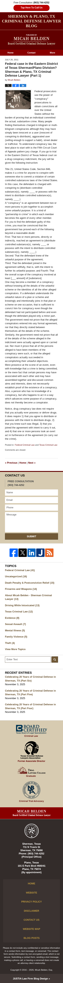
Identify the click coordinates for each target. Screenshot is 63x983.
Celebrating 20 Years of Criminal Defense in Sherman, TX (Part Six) (30, 678)
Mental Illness (15, 630)
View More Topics (15, 649)
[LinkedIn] (31, 552)
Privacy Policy (31, 901)
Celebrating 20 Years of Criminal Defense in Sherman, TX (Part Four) (30, 706)
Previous (11, 462)
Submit (31, 536)
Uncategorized (16, 576)
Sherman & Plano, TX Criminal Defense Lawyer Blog (31, 39)
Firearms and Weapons (21, 589)
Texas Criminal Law (48, 445)
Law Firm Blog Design (30, 978)
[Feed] (49, 552)
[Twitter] (22, 552)
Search (54, 659)
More (52, 52)
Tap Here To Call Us (31, 7)
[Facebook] (13, 552)
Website (31, 892)
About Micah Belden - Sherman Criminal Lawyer (28, 597)
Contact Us (31, 919)
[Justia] (40, 552)
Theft (10, 643)
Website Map (31, 929)
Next (31, 462)
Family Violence (16, 636)
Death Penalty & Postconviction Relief (29, 582)
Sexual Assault (15, 624)
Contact (31, 52)
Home (10, 52)
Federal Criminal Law (25, 445)
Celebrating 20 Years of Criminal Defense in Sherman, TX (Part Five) (30, 692)
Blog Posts (32, 938)
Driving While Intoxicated (22, 605)
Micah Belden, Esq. (44, 970)
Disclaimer (31, 910)
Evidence (12, 618)
